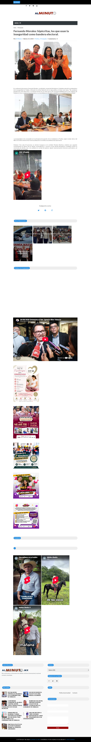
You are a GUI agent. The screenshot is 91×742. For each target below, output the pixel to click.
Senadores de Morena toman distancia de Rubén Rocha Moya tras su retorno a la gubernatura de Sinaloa (11, 716)
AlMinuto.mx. (35, 739)
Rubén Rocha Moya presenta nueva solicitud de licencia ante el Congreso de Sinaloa (33, 704)
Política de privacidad (64, 693)
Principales (20, 27)
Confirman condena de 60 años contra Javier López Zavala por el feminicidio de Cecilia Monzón (12, 704)
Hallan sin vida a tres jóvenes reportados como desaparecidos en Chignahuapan (33, 715)
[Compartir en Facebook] (52, 210)
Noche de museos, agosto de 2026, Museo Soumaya (35, 694)
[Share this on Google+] (45, 210)
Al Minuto (19, 39)
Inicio (15, 27)
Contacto (74, 693)
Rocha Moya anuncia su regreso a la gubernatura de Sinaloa (15, 695)
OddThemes (70, 739)
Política (37, 39)
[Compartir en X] (38, 210)
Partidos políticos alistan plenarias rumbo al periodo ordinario (15, 727)
